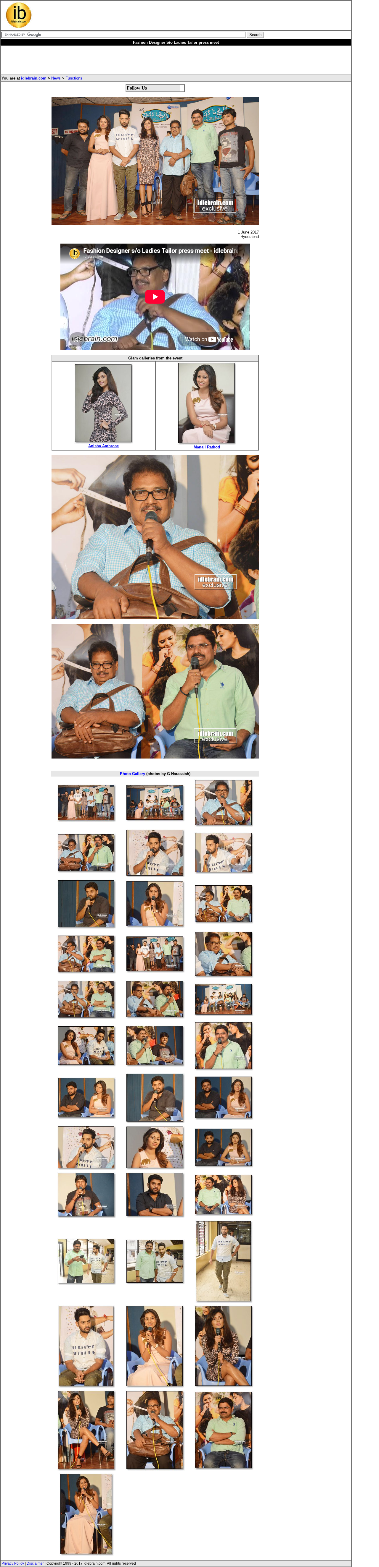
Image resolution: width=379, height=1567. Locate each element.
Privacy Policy (12, 1563)
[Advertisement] (158, 15)
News (56, 78)
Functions (73, 78)
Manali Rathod (207, 447)
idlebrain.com (33, 78)
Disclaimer (35, 1563)
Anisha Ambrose (103, 446)
